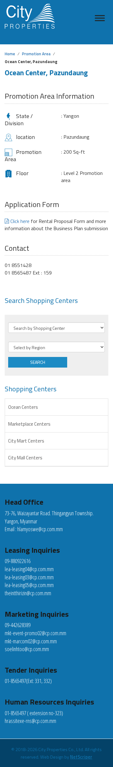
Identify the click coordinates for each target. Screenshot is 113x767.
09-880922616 (17, 561)
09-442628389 (17, 625)
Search (37, 362)
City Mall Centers (25, 457)
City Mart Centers (26, 440)
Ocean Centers (23, 407)
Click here (19, 221)
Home (10, 54)
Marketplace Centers (29, 424)
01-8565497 (15, 681)
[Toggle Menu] (100, 18)
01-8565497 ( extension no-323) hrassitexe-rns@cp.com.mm (34, 717)
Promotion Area (36, 54)
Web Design (51, 757)
